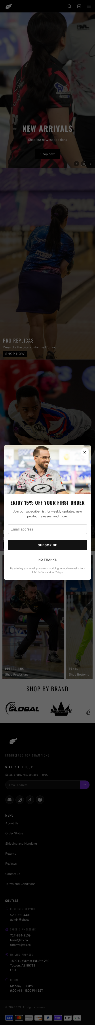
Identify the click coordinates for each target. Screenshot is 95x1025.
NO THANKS (47, 559)
